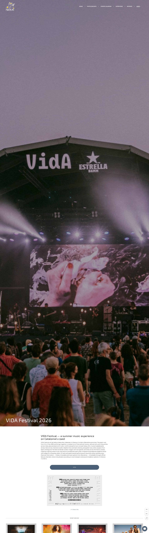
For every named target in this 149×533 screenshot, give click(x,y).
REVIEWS (129, 6)
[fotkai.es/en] (10, 6)
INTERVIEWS (119, 6)
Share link (75, 509)
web (74, 467)
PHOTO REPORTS (91, 6)
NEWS (81, 6)
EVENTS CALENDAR (106, 6)
